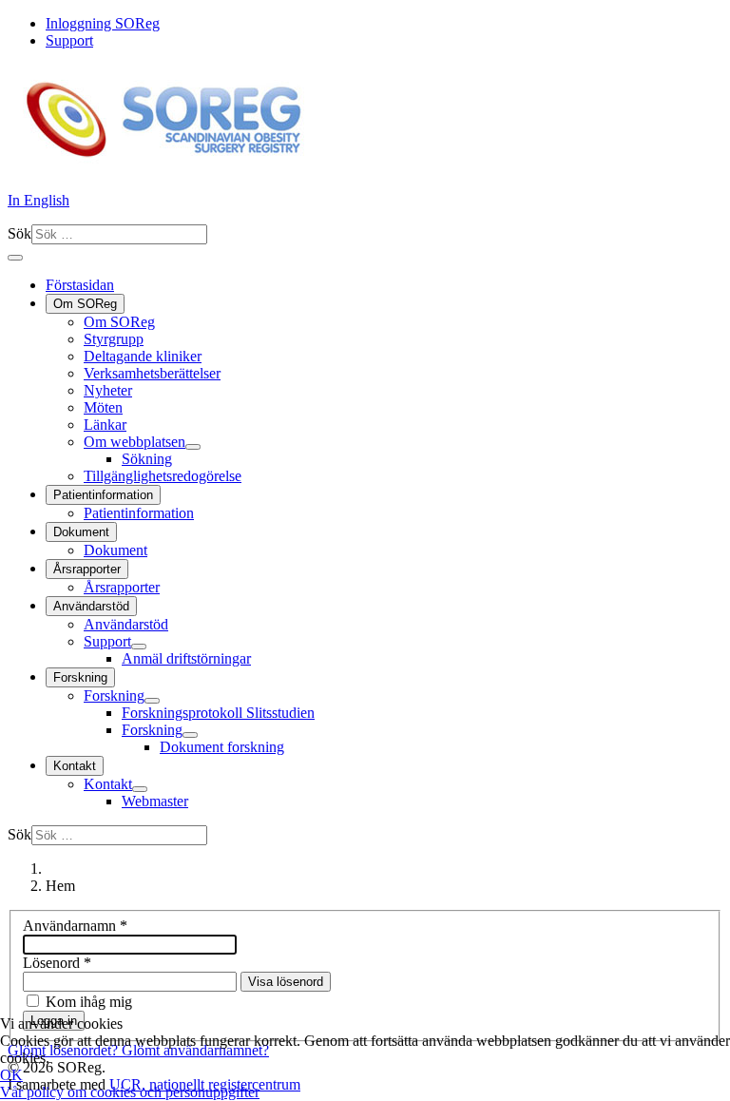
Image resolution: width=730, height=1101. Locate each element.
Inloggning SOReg (103, 23)
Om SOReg (85, 304)
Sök (19, 233)
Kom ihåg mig (89, 1002)
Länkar (105, 424)
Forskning (80, 677)
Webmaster (155, 801)
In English (38, 200)
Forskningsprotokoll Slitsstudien (218, 713)
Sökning (147, 459)
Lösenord (57, 963)
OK (11, 1075)
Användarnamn (75, 926)
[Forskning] (152, 701)
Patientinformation (103, 495)
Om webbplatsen (134, 442)
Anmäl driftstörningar (186, 658)
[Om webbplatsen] (193, 447)
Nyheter (108, 390)
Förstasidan (80, 285)
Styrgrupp (114, 339)
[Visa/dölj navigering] (15, 258)
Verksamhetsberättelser (152, 373)
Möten (103, 407)
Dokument (81, 532)
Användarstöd (91, 606)
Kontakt (74, 766)
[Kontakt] (139, 789)
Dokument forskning (222, 747)
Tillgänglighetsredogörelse (162, 476)
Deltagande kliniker (143, 356)
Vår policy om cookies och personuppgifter (129, 1092)
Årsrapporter (87, 569)
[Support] (138, 646)
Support (69, 40)
